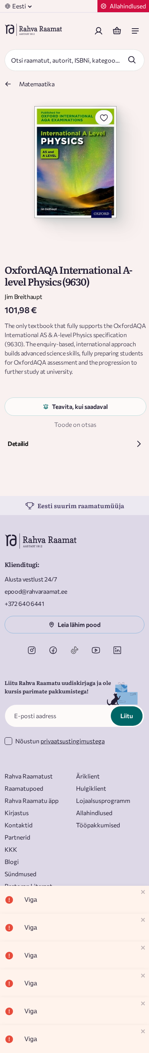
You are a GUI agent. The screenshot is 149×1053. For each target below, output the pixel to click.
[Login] (98, 31)
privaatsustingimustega (72, 741)
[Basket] (117, 31)
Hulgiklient (91, 788)
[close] (143, 892)
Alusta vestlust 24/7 (31, 579)
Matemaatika (36, 83)
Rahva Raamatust (29, 776)
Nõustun (60, 741)
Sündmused (20, 873)
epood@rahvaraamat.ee (36, 591)
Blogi (12, 861)
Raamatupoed (24, 788)
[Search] (131, 59)
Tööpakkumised (98, 825)
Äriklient (88, 776)
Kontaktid (18, 825)
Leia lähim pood (79, 624)
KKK (11, 849)
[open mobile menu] (135, 31)
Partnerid (17, 837)
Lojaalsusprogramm (103, 800)
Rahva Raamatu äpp (31, 800)
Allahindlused (94, 812)
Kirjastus (17, 812)
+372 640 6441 (24, 603)
